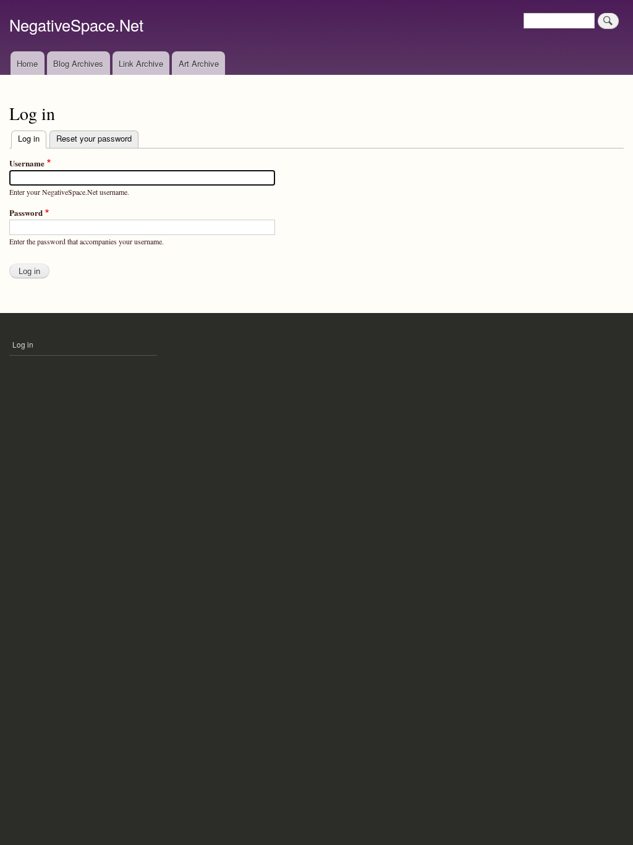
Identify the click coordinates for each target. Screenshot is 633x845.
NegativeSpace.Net (76, 25)
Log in (32, 138)
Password (26, 212)
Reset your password (94, 138)
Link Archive (141, 63)
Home (27, 63)
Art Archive (199, 63)
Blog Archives (78, 63)
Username (27, 163)
